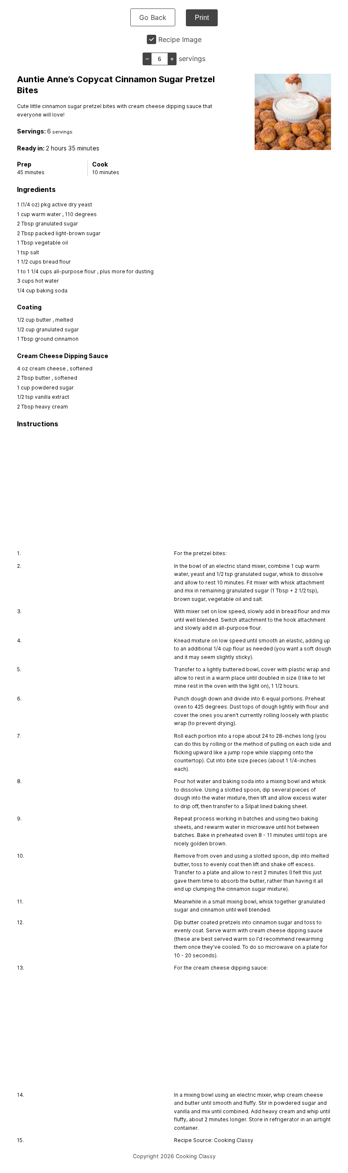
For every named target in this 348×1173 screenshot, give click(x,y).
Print (202, 17)
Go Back (152, 17)
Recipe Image (180, 39)
